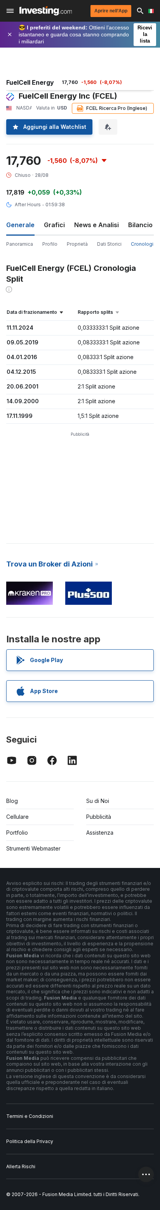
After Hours (28, 204)
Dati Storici (109, 244)
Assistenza (99, 832)
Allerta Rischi (20, 1166)
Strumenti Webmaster (33, 848)
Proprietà (77, 244)
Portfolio (17, 832)
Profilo (49, 244)
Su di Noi (97, 801)
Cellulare (17, 816)
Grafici (54, 225)
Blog (12, 801)
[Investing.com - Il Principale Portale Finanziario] (45, 10)
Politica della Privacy (29, 1141)
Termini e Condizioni (29, 1116)
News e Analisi (96, 225)
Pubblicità (98, 816)
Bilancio (140, 225)
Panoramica (19, 244)
